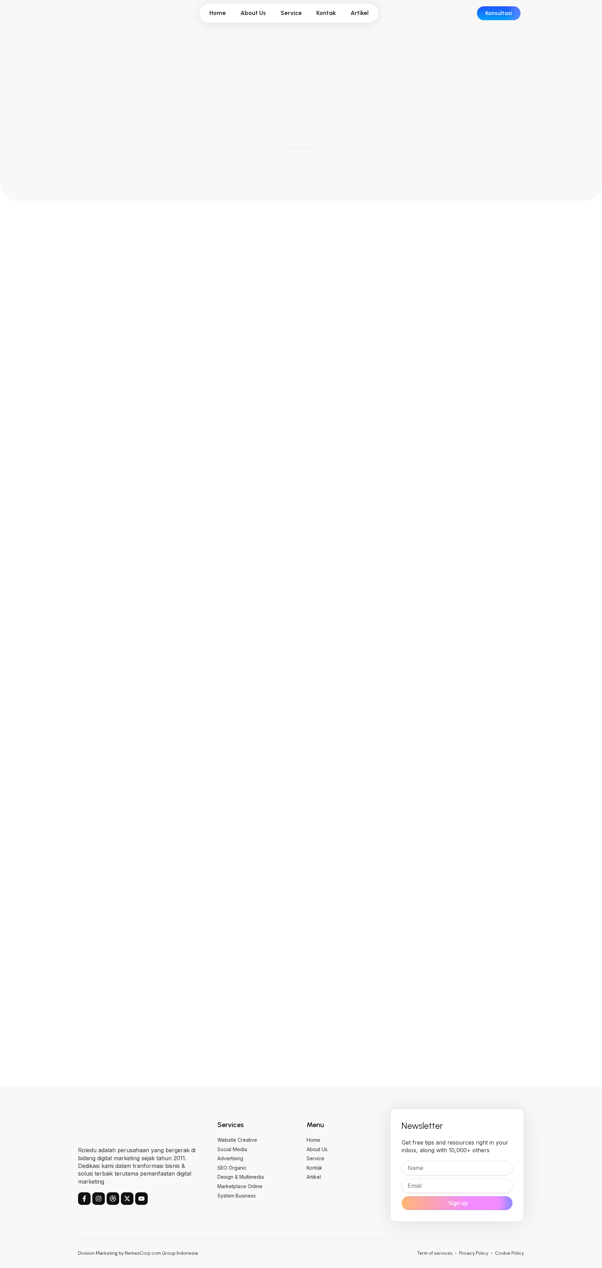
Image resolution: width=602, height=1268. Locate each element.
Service (291, 12)
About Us (253, 12)
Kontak (326, 12)
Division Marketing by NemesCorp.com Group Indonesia (138, 1253)
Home (217, 12)
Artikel (359, 12)
